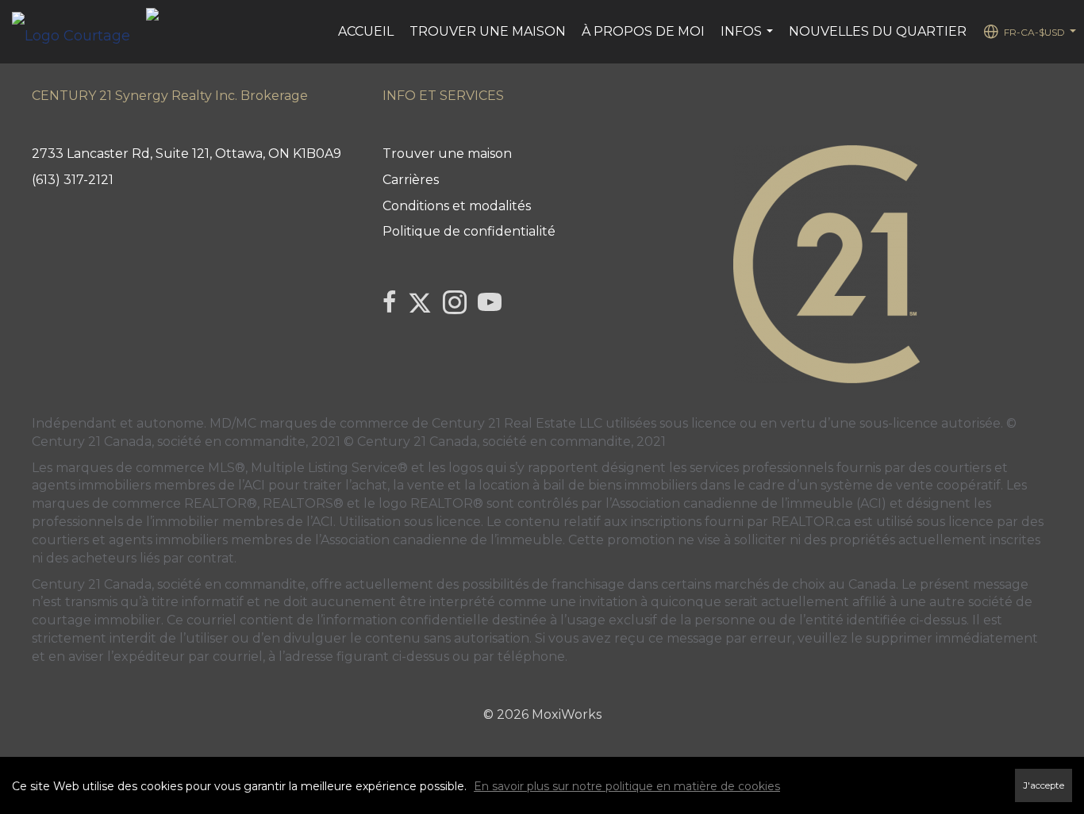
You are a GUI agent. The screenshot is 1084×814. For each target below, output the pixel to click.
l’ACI (251, 485)
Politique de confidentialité (468, 231)
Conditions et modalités (456, 205)
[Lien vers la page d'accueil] (79, 32)
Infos (749, 40)
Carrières (410, 179)
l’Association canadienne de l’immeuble (437, 539)
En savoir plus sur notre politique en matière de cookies (627, 786)
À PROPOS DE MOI (643, 31)
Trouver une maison (487, 31)
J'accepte (1043, 785)
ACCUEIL (366, 31)
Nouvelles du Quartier (878, 31)
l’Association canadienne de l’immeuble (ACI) (745, 503)
